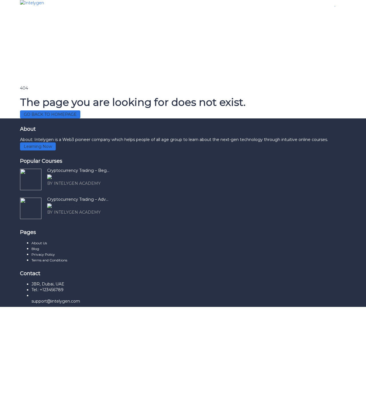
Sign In (51, 402)
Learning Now (38, 146)
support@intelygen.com (55, 301)
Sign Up (35, 402)
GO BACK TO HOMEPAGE (50, 114)
